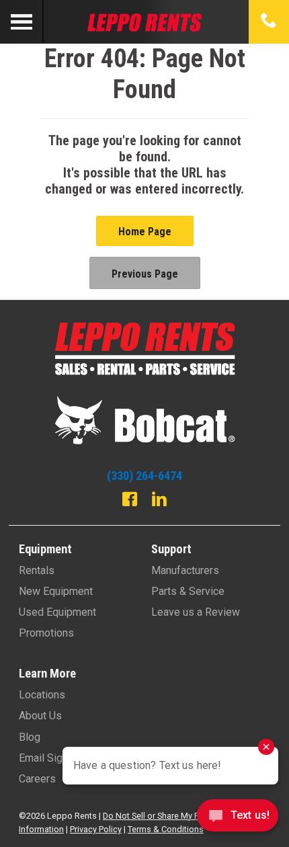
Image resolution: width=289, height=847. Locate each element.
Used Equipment (57, 612)
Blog (29, 737)
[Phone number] (269, 21)
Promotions (46, 633)
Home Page (144, 231)
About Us (40, 715)
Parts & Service (187, 591)
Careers (37, 778)
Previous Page (145, 274)
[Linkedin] (159, 500)
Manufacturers (185, 570)
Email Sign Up (51, 758)
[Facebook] (130, 500)
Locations (42, 694)
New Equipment (56, 591)
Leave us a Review (195, 612)
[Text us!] (237, 819)
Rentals (36, 570)
